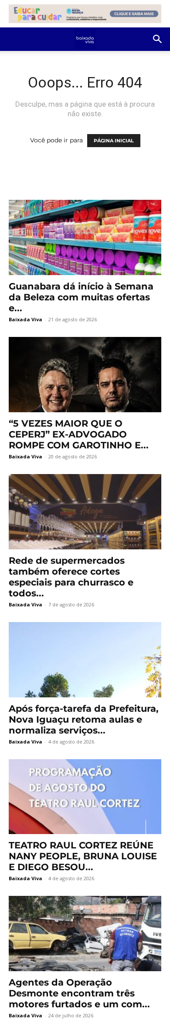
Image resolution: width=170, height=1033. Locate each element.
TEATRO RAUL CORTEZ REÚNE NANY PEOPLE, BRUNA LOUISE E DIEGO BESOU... (83, 856)
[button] (158, 39)
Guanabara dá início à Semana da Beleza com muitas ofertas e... (81, 297)
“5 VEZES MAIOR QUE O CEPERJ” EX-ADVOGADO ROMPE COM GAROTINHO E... (79, 434)
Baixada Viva (25, 319)
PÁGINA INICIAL (114, 141)
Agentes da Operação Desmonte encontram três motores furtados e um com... (79, 993)
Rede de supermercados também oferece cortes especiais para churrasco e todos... (71, 577)
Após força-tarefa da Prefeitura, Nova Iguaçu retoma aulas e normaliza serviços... (84, 719)
